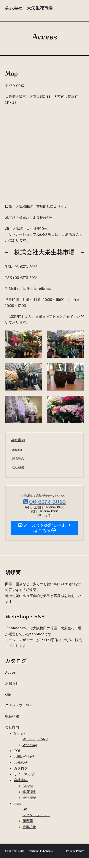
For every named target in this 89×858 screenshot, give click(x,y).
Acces (10, 672)
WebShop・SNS (25, 616)
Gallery (20, 733)
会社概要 (18, 467)
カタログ (16, 660)
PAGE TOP (83, 828)
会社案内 (18, 440)
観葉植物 (12, 716)
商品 (17, 803)
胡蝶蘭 (13, 572)
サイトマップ (24, 774)
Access (17, 450)
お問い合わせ (24, 756)
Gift (8, 694)
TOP (17, 750)
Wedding (29, 745)
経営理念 (18, 458)
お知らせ (12, 683)
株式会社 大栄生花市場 (29, 10)
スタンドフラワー (19, 705)
